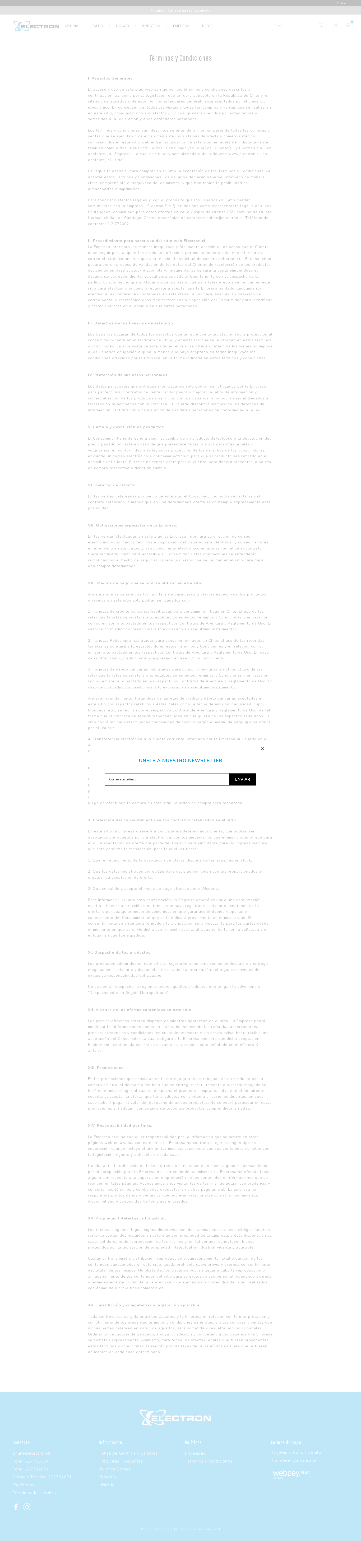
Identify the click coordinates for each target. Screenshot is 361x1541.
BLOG (207, 26)
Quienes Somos (115, 1469)
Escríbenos (23, 1485)
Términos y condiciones (208, 1461)
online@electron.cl (31, 1453)
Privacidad (195, 1453)
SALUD (97, 26)
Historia (106, 1485)
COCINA (72, 26)
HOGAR (122, 26)
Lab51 (215, 1529)
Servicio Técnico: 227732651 (42, 1477)
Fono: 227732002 (31, 1469)
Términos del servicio (34, 1493)
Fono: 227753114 (31, 1461)
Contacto (343, 3)
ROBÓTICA (151, 26)
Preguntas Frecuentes (121, 1461)
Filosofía (107, 1477)
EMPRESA (181, 26)
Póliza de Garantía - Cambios (128, 1453)
